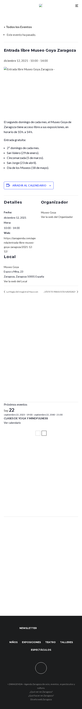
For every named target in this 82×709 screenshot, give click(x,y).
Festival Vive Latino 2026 (23, 449)
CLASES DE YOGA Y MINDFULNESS (26, 418)
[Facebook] (43, 628)
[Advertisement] (41, 355)
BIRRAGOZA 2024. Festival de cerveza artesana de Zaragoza (40, 484)
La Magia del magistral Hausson (22, 291)
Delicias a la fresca (18, 503)
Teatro (50, 642)
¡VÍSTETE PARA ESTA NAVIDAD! (60, 291)
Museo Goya (11, 267)
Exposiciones (31, 642)
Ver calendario (12, 422)
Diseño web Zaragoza (41, 699)
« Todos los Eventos (18, 27)
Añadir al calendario (29, 185)
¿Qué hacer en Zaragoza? (41, 695)
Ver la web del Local (15, 281)
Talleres (66, 642)
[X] (51, 628)
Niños (13, 642)
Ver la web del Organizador (57, 216)
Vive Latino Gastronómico (24, 466)
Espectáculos (41, 649)
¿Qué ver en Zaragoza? (41, 691)
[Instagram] (58, 628)
